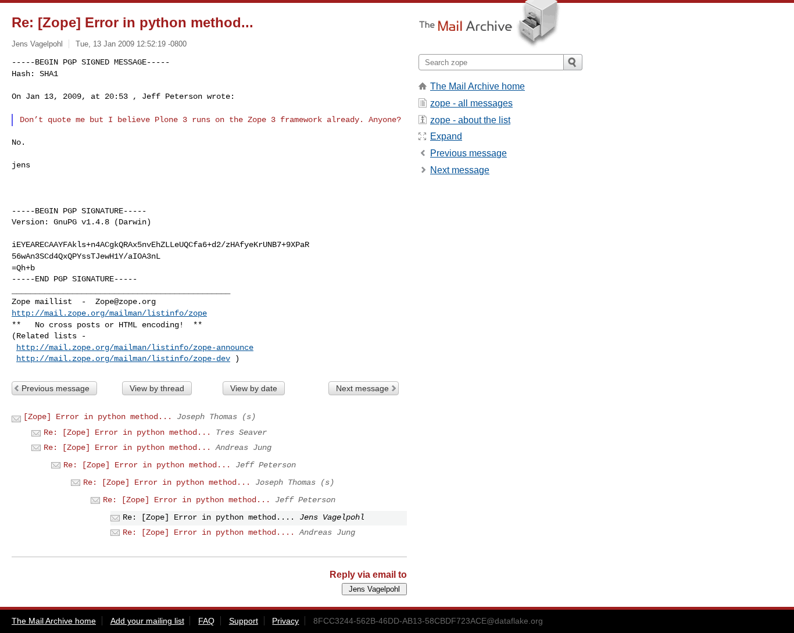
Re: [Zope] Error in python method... (127, 432)
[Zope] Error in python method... (97, 416)
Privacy (285, 620)
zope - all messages (471, 103)
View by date (253, 388)
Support (243, 620)
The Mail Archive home (477, 86)
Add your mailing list (147, 620)
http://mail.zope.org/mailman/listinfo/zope (109, 313)
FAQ (206, 620)
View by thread (157, 388)
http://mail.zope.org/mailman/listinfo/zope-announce (134, 347)
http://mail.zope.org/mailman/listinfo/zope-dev (123, 358)
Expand (446, 136)
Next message (362, 388)
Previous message (56, 388)
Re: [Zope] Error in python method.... (209, 532)
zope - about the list (470, 120)
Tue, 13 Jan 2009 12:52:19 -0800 (131, 44)
